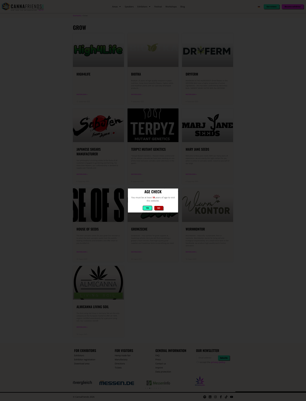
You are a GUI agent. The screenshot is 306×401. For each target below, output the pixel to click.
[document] (153, 200)
